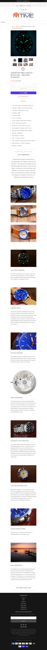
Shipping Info (23, 607)
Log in (17, 5)
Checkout (28, 5)
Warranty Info (23, 609)
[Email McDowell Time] (25, 9)
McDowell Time (21, 640)
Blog (23, 599)
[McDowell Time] (23, 15)
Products (18, 26)
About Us (23, 598)
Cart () (23, 5)
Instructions (23, 603)
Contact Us (23, 601)
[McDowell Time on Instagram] (23, 9)
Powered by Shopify (27, 640)
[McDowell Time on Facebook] (21, 9)
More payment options (23, 96)
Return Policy (23, 605)
